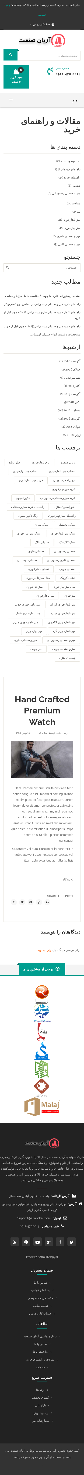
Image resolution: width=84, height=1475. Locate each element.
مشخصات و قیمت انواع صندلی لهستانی (55, 334)
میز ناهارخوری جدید (27, 604)
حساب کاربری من (40, 1313)
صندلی (76, 185)
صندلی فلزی (36, 551)
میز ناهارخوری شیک (27, 613)
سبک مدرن (42, 524)
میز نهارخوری (72, 228)
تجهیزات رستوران (64, 480)
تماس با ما (40, 1282)
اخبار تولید (15, 462)
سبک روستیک (67, 524)
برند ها (40, 1390)
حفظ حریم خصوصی (40, 1298)
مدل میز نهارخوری (64, 586)
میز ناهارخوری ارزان (63, 604)
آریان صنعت (68, 462)
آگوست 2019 (72, 394)
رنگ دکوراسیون (28, 515)
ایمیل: (57, 1218)
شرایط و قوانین (40, 1290)
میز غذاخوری (34, 586)
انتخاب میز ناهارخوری (62, 471)
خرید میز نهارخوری (64, 489)
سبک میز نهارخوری (29, 533)
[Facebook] (14, 902)
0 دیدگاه (68, 879)
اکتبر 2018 (73, 402)
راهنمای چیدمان (70, 169)
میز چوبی (36, 649)
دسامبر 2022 (72, 377)
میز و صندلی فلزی (69, 244)
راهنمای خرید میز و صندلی (27, 507)
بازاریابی (40, 1405)
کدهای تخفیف (40, 1397)
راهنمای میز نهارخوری (62, 515)
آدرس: (72, 1204)
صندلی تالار (42, 542)
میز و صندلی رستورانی (66, 193)
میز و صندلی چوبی (64, 649)
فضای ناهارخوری (38, 569)
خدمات (40, 1367)
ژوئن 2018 (73, 435)
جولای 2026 (72, 369)
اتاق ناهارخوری (41, 462)
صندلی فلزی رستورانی (61, 560)
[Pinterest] (31, 902)
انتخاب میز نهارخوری (25, 471)
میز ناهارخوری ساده (63, 613)
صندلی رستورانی (65, 551)
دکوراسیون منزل (65, 507)
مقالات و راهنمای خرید (40, 1359)
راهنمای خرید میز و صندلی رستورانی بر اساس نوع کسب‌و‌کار (42, 304)
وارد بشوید (44, 950)
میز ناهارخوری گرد (64, 631)
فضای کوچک (68, 578)
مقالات (76, 203)
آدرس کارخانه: (60, 1196)
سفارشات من (40, 1420)
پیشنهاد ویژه (40, 1413)
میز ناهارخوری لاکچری (62, 622)
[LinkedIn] (47, 902)
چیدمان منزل (67, 657)
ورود (7, 5)
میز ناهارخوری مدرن (25, 622)
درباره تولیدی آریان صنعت (40, 1336)
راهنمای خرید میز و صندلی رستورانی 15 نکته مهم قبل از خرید (42, 326)
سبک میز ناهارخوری (63, 533)
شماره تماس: (50, 1226)
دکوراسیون (23, 498)
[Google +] (39, 902)
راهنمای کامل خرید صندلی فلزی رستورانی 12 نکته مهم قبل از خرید (42, 315)
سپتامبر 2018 (71, 410)
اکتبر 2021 (73, 386)
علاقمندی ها (40, 1352)
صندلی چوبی (67, 569)
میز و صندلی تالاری (68, 236)
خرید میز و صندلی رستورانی (58, 498)
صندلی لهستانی (27, 560)
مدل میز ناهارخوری (38, 578)
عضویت (42, 14)
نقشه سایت (40, 1306)
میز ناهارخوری (71, 219)
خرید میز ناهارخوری (30, 480)
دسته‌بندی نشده (70, 161)
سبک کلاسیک (67, 542)
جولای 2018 (73, 426)
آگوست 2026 (71, 361)
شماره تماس (62, 68)
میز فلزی (70, 595)
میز (78, 211)
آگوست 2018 (71, 418)
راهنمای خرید (72, 177)
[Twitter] (22, 902)
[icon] (71, 1241)
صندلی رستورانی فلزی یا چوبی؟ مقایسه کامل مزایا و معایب (42, 296)
